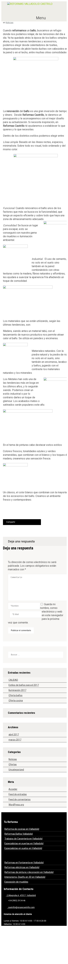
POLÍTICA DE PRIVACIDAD (20, 938)
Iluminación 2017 (17, 690)
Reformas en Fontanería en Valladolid (24, 862)
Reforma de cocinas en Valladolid (21, 829)
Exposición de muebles (16, 881)
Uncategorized (16, 769)
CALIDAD (13, 680)
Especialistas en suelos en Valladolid (23, 848)
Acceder (13, 789)
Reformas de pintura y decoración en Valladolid (28, 872)
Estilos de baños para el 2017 (24, 685)
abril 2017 (14, 734)
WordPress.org (16, 804)
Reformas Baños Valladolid (18, 834)
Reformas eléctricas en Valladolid (21, 867)
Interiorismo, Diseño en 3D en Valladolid (24, 877)
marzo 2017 (15, 739)
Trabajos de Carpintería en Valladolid (23, 838)
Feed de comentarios (20, 799)
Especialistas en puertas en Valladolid (23, 843)
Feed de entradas (18, 794)
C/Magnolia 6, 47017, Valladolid (21, 895)
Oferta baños (15, 695)
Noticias (9, 22)
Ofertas (13, 764)
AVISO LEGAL (44, 930)
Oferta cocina (16, 700)
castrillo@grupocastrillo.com (21, 907)
